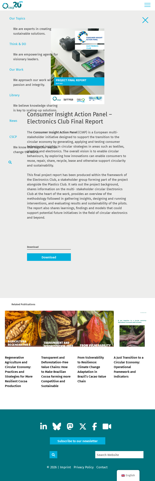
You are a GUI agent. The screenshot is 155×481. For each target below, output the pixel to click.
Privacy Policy (84, 467)
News (13, 121)
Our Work (16, 70)
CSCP (13, 137)
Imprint (65, 467)
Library (14, 95)
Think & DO (17, 44)
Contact (102, 467)
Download (49, 257)
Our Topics (17, 18)
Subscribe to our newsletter (77, 441)
